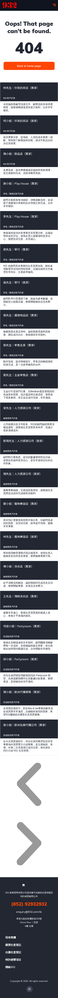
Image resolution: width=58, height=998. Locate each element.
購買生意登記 (13, 944)
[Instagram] (29, 989)
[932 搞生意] (9, 5)
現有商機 (10, 937)
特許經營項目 (13, 959)
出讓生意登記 (13, 952)
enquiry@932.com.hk (29, 911)
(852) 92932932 (29, 904)
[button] (29, 785)
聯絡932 (10, 967)
